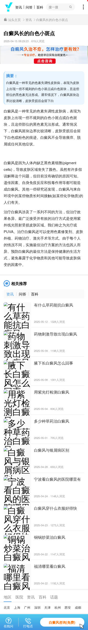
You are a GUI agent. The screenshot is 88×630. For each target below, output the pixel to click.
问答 (29, 7)
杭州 (58, 607)
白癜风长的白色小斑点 (52, 19)
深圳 (37, 607)
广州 (27, 607)
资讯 (18, 7)
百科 (39, 7)
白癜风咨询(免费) (62, 622)
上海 (17, 607)
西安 (68, 607)
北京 (7, 607)
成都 (78, 607)
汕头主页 (14, 19)
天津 (47, 607)
